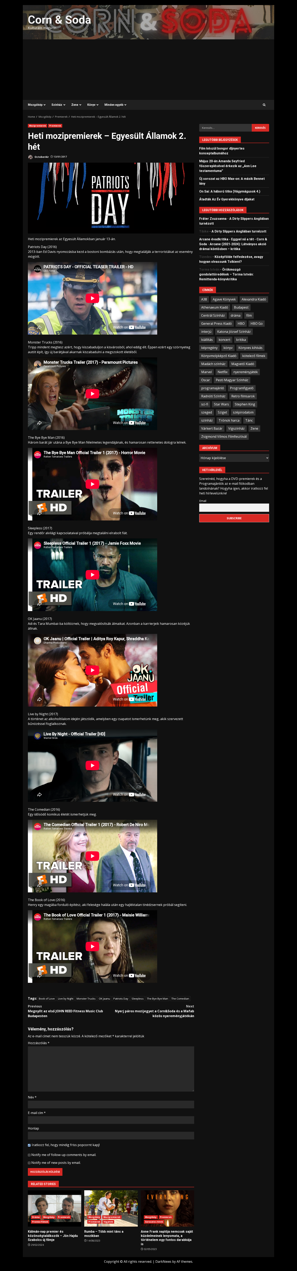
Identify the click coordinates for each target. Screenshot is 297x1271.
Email (202, 501)
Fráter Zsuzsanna (212, 218)
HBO (241, 323)
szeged (206, 412)
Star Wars (221, 404)
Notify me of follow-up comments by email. (63, 1155)
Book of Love (47, 998)
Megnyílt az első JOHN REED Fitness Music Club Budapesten (65, 1011)
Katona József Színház (234, 331)
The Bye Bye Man (157, 998)
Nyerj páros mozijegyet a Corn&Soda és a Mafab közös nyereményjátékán (154, 1011)
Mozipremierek (37, 125)
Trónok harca (229, 420)
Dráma (36, 1217)
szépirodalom (243, 412)
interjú (206, 331)
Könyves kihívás (250, 347)
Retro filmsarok (243, 396)
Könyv (91, 104)
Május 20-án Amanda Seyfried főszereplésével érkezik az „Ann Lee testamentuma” (227, 166)
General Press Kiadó (216, 323)
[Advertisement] (148, 69)
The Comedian (180, 998)
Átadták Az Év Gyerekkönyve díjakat (226, 199)
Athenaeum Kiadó (214, 307)
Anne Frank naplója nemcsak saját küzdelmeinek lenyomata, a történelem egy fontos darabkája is (167, 1208)
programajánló (212, 388)
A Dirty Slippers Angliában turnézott (239, 231)
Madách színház (213, 363)
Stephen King (245, 404)
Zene (74, 104)
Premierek (55, 125)
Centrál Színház (213, 315)
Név (32, 1097)
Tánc (249, 420)
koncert (224, 339)
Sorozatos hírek (154, 1221)
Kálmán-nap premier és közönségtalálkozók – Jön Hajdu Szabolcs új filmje (54, 1208)
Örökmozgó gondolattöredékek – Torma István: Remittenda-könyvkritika (226, 274)
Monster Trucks (86, 998)
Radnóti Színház (213, 396)
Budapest (241, 307)
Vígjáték (108, 1221)
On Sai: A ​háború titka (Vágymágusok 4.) (229, 191)
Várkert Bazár (211, 428)
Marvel (206, 372)
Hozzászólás (39, 1043)
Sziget (222, 412)
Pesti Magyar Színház (232, 380)
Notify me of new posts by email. (56, 1162)
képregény (209, 347)
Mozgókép (35, 104)
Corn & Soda (59, 19)
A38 (204, 299)
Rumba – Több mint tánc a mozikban (111, 1208)
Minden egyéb (113, 104)
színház (207, 420)
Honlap (33, 1128)
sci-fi (204, 404)
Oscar (205, 380)
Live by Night (65, 998)
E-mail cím (37, 1113)
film (249, 315)
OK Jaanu (104, 998)
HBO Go (257, 323)
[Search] (264, 105)
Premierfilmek (40, 1221)
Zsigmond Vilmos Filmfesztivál (224, 436)
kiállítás (207, 339)
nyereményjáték (245, 372)
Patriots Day (120, 998)
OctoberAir (41, 156)
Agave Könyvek (224, 299)
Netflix (222, 372)
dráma (235, 315)
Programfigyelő (242, 388)
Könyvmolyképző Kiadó (218, 355)
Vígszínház (236, 428)
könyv (228, 347)
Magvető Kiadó (242, 363)
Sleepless (138, 998)
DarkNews (163, 1261)
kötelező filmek (253, 355)
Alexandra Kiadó (254, 299)
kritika (241, 339)
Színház (57, 104)
